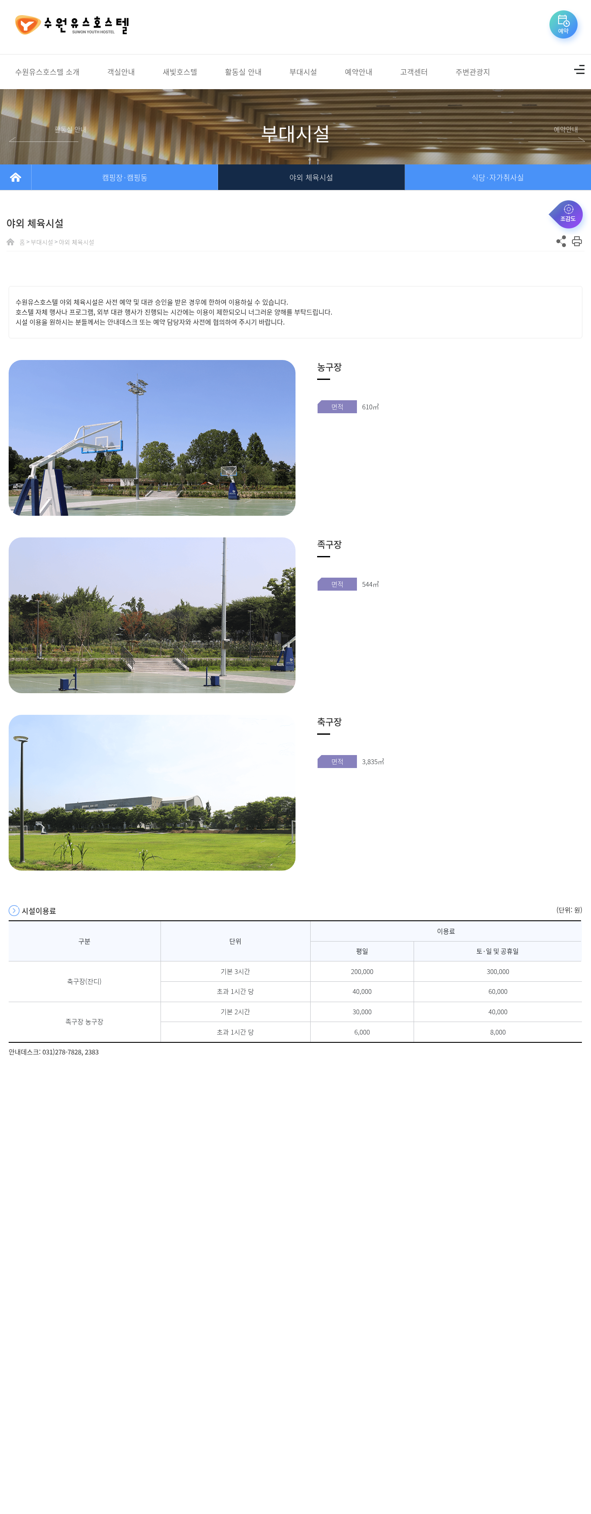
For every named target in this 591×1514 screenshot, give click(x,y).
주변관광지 (473, 71)
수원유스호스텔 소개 (47, 71)
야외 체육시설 (76, 241)
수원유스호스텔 (71, 27)
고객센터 (414, 71)
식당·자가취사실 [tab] (498, 177)
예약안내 (359, 71)
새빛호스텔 (180, 71)
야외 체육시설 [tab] (311, 177)
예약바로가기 (565, 27)
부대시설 (303, 71)
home (15, 177)
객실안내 (121, 71)
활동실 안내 (243, 71)
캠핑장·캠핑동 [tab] (125, 177)
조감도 (568, 216)
